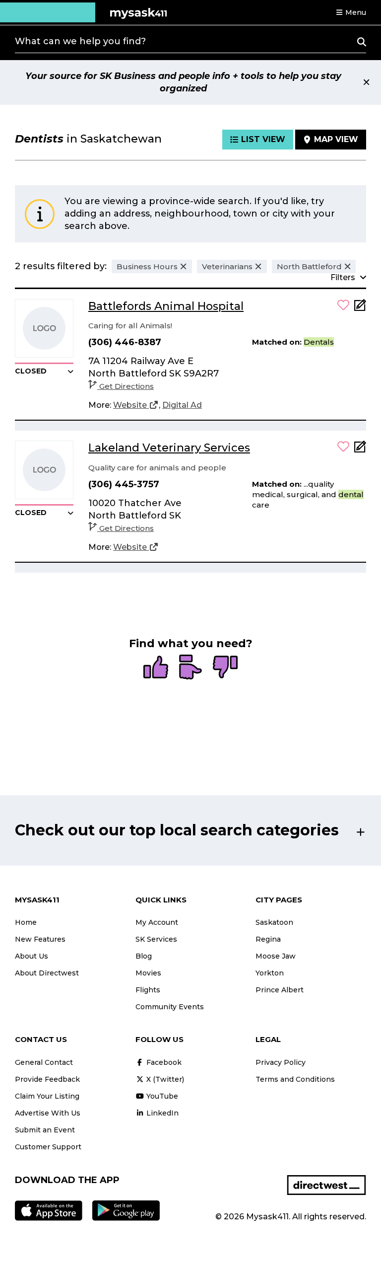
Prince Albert (279, 989)
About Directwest (47, 972)
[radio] (155, 668)
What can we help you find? (80, 41)
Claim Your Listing (47, 1096)
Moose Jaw (275, 956)
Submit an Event (45, 1129)
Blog (143, 956)
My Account (156, 922)
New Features (40, 939)
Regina (268, 939)
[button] (350, 12)
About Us (31, 956)
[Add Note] (360, 308)
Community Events (169, 1006)
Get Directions (126, 386)
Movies (148, 972)
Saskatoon (274, 922)
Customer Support (48, 1146)
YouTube (161, 1096)
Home (26, 922)
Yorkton (269, 972)
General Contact (44, 1062)
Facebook (163, 1062)
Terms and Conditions (295, 1079)
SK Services (156, 939)
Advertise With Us (47, 1113)
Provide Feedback (47, 1079)
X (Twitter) (164, 1079)
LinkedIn (161, 1113)
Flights (147, 989)
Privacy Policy (280, 1062)
